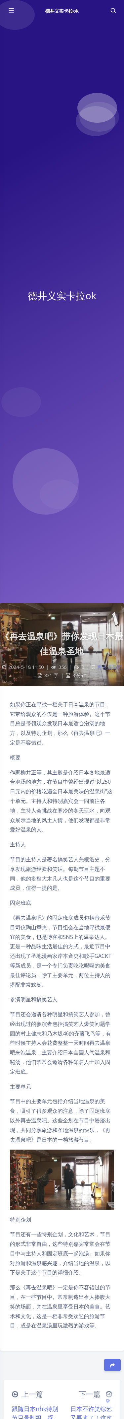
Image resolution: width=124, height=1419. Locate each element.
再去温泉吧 (109, 667)
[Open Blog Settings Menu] (108, 1400)
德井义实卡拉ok (62, 11)
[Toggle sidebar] (11, 10)
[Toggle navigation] (113, 10)
